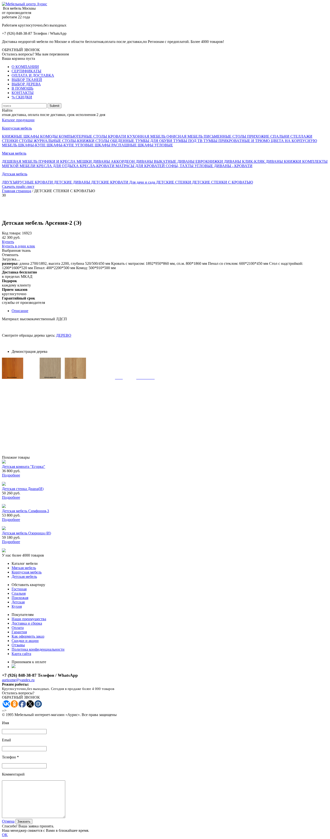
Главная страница (16, 191)
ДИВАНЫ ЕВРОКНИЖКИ (200, 161)
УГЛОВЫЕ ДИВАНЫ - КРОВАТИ (223, 166)
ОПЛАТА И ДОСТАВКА (33, 75)
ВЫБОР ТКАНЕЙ (27, 80)
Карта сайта (21, 654)
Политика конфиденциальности (38, 649)
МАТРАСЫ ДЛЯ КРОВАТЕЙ (140, 166)
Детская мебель (14, 174)
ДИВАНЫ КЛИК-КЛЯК (245, 161)
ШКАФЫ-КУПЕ (32, 145)
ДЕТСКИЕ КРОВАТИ (110, 182)
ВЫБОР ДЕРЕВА (26, 84)
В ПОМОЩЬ (22, 88)
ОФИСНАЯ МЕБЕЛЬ (185, 136)
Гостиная (19, 589)
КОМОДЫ (49, 136)
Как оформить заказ (28, 636)
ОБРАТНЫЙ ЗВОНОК (21, 50)
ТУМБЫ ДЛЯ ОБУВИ (154, 141)
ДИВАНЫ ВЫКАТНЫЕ (156, 161)
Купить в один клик (18, 246)
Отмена (8, 821)
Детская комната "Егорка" (23, 466)
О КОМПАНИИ (25, 67)
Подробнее (11, 475)
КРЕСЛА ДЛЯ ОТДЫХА (58, 166)
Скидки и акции (25, 641)
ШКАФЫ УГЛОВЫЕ (155, 145)
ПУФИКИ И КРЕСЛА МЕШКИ (65, 161)
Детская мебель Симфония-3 (25, 511)
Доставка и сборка (27, 623)
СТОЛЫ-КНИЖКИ (78, 141)
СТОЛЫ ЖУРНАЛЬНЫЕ (40, 141)
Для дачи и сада (142, 182)
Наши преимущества (29, 619)
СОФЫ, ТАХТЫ (180, 166)
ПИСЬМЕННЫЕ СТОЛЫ (225, 136)
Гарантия (19, 632)
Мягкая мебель (14, 153)
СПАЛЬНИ (280, 136)
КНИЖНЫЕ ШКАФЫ (21, 136)
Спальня (19, 593)
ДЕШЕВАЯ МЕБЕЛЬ (20, 161)
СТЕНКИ (10, 141)
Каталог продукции (18, 120)
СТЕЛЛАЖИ (301, 136)
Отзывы (18, 645)
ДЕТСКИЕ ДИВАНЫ (72, 182)
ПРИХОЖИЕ (258, 136)
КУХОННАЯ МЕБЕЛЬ (146, 136)
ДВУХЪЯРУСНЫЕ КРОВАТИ (28, 182)
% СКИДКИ (22, 97)
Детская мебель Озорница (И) (26, 533)
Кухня (17, 606)
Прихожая (20, 598)
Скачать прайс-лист (18, 186)
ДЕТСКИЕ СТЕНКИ (174, 182)
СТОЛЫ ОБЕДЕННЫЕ (115, 141)
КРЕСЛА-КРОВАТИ (97, 166)
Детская (18, 602)
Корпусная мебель (17, 128)
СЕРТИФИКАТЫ (26, 71)
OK (5, 835)
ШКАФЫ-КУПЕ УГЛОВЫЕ (71, 145)
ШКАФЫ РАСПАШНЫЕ (116, 145)
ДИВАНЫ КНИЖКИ (284, 161)
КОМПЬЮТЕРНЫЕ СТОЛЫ (83, 136)
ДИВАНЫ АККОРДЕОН (114, 161)
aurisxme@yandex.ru (18, 680)
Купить (8, 242)
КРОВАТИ (117, 136)
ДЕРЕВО (63, 335)
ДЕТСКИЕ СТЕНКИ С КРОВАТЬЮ (222, 182)
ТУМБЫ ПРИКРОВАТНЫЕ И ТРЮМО (237, 141)
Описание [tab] (20, 311)
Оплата (18, 628)
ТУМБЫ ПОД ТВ (188, 141)
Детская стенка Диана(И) (22, 489)
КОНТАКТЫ (23, 93)
